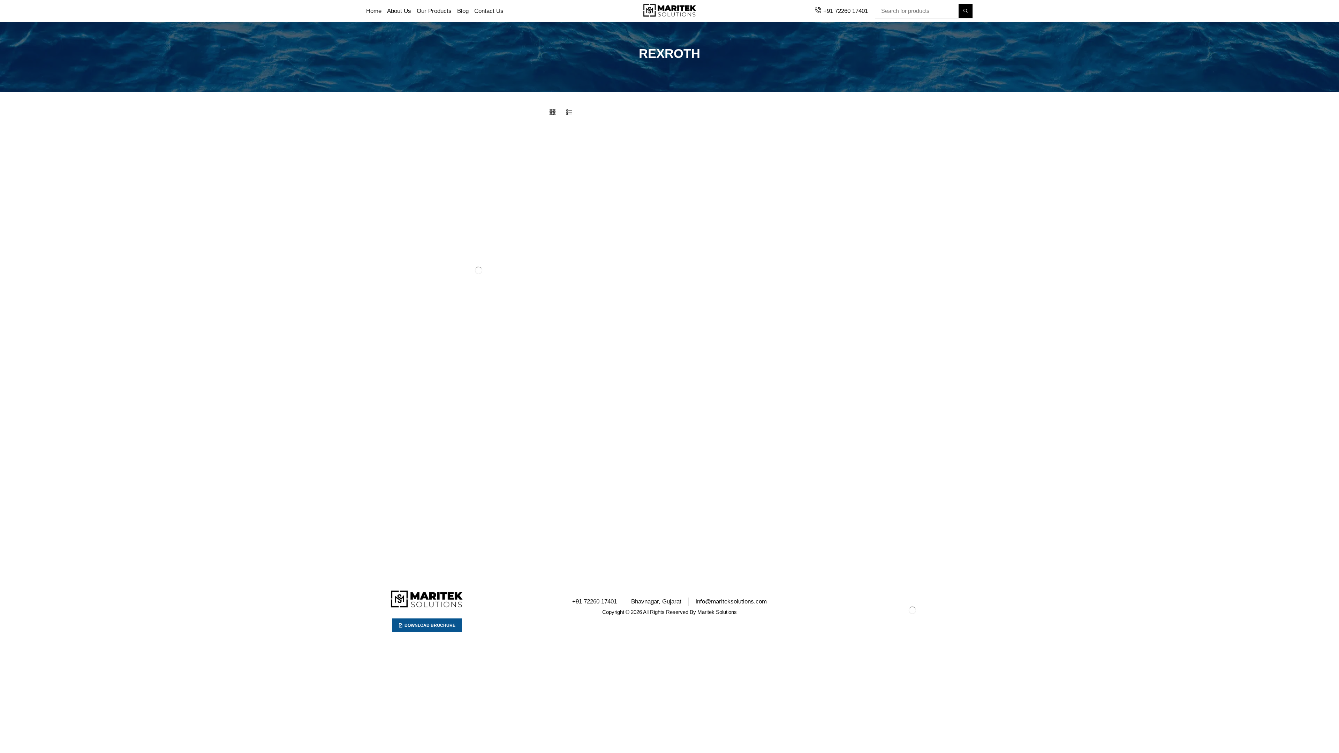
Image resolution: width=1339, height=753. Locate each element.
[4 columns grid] (552, 113)
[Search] (966, 11)
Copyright (613, 612)
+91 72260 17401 (845, 11)
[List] (569, 113)
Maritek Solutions (717, 612)
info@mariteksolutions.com (731, 601)
